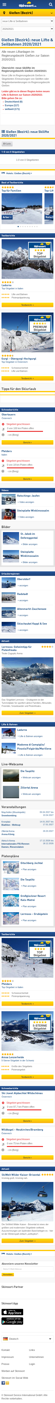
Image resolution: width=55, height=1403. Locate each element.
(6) (13, 101)
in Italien (19, 288)
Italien (4, 455)
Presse (5, 1364)
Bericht (26, 442)
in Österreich (21, 362)
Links (32, 1350)
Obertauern (8, 414)
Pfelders (6, 451)
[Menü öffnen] (4, 4)
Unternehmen (36, 1357)
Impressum (7, 1357)
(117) (12, 105)
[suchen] (50, 4)
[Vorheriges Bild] (4, 207)
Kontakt (5, 1350)
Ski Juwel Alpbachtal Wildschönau (22, 1093)
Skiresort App (9, 1303)
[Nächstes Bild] (51, 207)
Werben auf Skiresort (13, 1371)
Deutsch (13, 1338)
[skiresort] (27, 4)
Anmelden (7, 1274)
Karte (8, 143)
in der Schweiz (27, 1060)
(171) (12, 109)
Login (32, 1364)
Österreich (7, 418)
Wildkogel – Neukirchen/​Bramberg (22, 1129)
